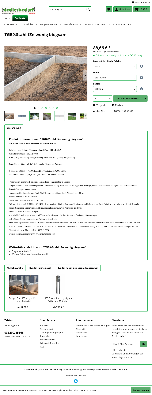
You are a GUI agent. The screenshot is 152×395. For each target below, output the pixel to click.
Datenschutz (82, 332)
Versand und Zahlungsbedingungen (51, 331)
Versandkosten (69, 369)
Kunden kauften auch (40, 268)
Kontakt (44, 325)
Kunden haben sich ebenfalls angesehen (77, 268)
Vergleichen (102, 105)
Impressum (81, 336)
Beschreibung (14, 127)
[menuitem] (70, 9)
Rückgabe (45, 336)
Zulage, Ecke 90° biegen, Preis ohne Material (23, 299)
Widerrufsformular (49, 343)
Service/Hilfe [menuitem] (141, 2)
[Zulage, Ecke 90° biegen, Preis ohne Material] (24, 284)
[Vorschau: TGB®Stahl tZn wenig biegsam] (9, 116)
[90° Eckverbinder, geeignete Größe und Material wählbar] (59, 284)
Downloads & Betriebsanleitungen (93, 325)
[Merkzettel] (109, 9)
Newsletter (81, 329)
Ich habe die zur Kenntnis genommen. (127, 354)
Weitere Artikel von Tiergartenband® (30, 254)
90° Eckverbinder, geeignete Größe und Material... (58, 299)
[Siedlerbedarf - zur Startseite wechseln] (18, 10)
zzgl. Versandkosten (110, 51)
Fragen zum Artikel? (21, 251)
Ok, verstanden (141, 390)
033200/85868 (14, 333)
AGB (42, 346)
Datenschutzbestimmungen (125, 353)
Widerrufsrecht (47, 339)
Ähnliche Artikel (15, 268)
